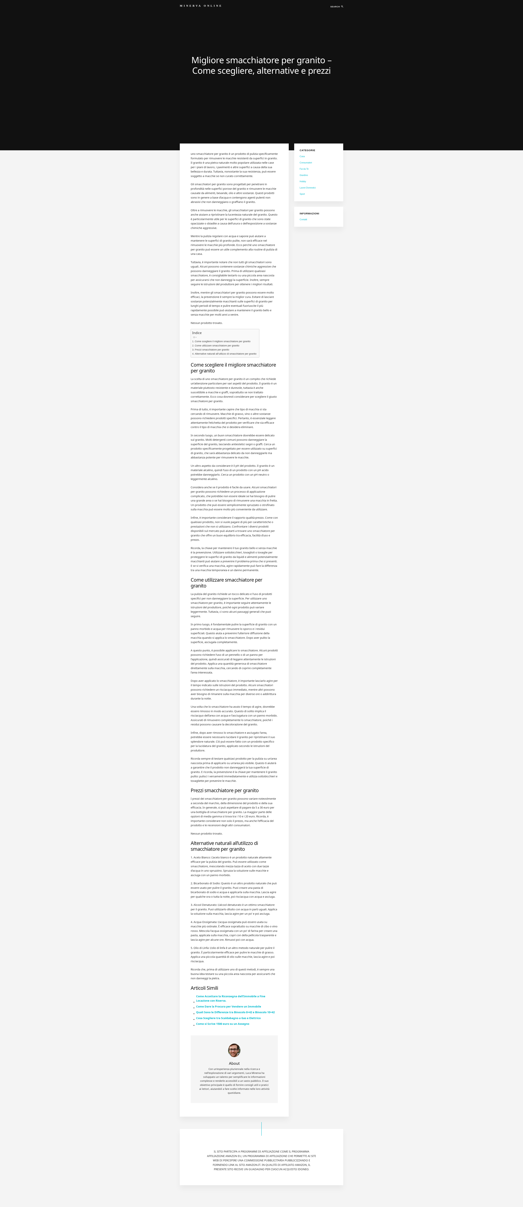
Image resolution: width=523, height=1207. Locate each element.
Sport (302, 194)
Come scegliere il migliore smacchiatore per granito (222, 341)
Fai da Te (304, 169)
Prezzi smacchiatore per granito (212, 349)
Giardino (304, 175)
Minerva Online (201, 5)
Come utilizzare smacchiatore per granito (217, 345)
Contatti (303, 219)
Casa (302, 156)
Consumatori (306, 162)
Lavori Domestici (308, 188)
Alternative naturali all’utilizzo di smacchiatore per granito (225, 353)
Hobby (303, 181)
